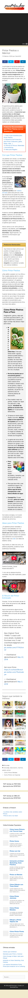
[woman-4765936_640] (7, 705)
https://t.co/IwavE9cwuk (13, 670)
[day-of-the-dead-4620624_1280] (7, 724)
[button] (23, 43)
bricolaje (6, 768)
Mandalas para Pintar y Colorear (12, 954)
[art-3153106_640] (7, 734)
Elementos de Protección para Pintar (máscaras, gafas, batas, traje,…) (13, 141)
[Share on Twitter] (11, 61)
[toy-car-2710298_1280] (20, 713)
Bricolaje (6, 765)
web (14, 538)
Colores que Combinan (10, 951)
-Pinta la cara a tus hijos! (10, 815)
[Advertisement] (14, 28)
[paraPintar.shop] (14, 6)
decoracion (13, 768)
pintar (9, 770)
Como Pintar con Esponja (12, 775)
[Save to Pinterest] (17, 61)
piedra (4, 770)
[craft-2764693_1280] (7, 751)
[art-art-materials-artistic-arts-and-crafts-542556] (20, 705)
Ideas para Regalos (11, 149)
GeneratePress (14, 987)
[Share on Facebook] (5, 61)
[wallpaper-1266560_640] (20, 751)
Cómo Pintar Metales (10, 772)
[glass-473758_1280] (20, 724)
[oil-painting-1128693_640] (7, 713)
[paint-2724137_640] (20, 734)
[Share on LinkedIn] (23, 61)
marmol (20, 768)
